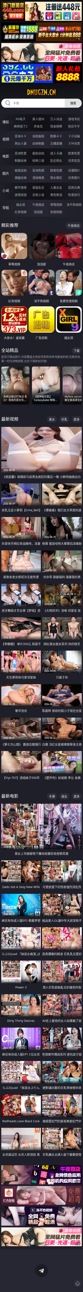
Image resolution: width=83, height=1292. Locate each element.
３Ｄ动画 (74, 136)
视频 (5, 139)
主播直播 (56, 143)
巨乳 (64, 419)
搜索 (73, 103)
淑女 (64, 796)
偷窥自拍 (21, 170)
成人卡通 (56, 153)
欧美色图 (56, 170)
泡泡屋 (38, 212)
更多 (77, 419)
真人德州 (38, 119)
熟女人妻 (21, 143)
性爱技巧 (74, 195)
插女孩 (20, 205)
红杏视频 (21, 212)
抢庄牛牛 (74, 126)
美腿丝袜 (21, 178)
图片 (5, 173)
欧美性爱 (74, 153)
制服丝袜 (21, 160)
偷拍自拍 (38, 153)
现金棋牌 (56, 126)
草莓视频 (56, 205)
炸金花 (38, 126)
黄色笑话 (56, 195)
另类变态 (74, 160)
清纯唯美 (38, 178)
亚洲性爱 (21, 153)
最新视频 (9, 419)
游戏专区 (74, 119)
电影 (5, 156)
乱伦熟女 (56, 160)
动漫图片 (74, 170)
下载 (77, 351)
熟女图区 (56, 178)
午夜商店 (38, 205)
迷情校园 (21, 195)
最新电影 (9, 796)
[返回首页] (77, 1283)
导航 (5, 207)
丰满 (52, 796)
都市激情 (21, 187)
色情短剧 (56, 212)
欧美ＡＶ (56, 136)
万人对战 (56, 119)
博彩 (5, 122)
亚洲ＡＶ (21, 136)
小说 (5, 190)
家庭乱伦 (38, 187)
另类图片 (74, 178)
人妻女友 (56, 187)
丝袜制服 (38, 143)
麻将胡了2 (20, 126)
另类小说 (38, 195)
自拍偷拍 (38, 136)
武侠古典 (74, 187)
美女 (52, 419)
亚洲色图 (38, 170)
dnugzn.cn (41, 92)
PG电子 (21, 119)
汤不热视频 (74, 205)
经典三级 (38, 160)
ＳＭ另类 (74, 143)
